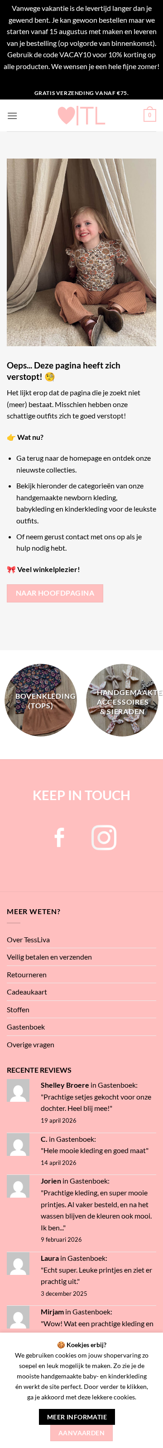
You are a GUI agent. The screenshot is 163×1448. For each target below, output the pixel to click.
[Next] (154, 705)
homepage (85, 457)
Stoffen (18, 1009)
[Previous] (8, 705)
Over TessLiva (28, 939)
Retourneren (27, 974)
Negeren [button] (81, 78)
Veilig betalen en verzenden (49, 956)
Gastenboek (26, 1026)
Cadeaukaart (27, 991)
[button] (12, 115)
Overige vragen (30, 1044)
